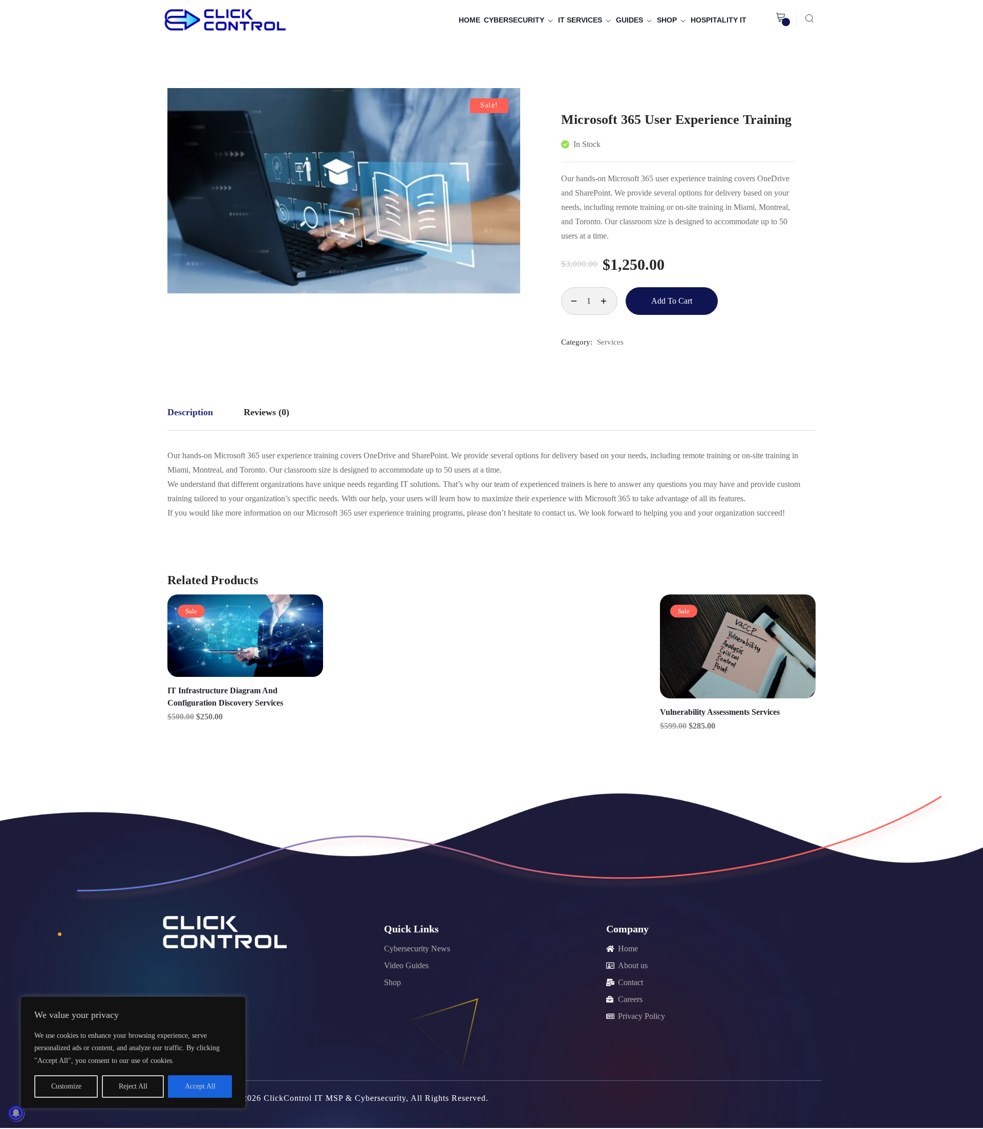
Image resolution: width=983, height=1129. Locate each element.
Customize (66, 1086)
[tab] (190, 412)
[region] (133, 1052)
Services (610, 342)
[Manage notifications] (16, 1113)
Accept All (200, 1086)
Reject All (133, 1086)
